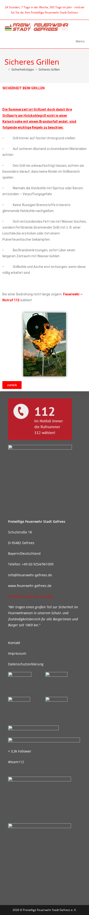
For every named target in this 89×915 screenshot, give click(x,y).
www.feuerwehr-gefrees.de (30, 585)
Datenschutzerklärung (25, 664)
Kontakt (14, 642)
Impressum (17, 653)
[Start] (6, 69)
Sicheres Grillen (49, 69)
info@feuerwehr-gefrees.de (30, 575)
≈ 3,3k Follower (19, 751)
